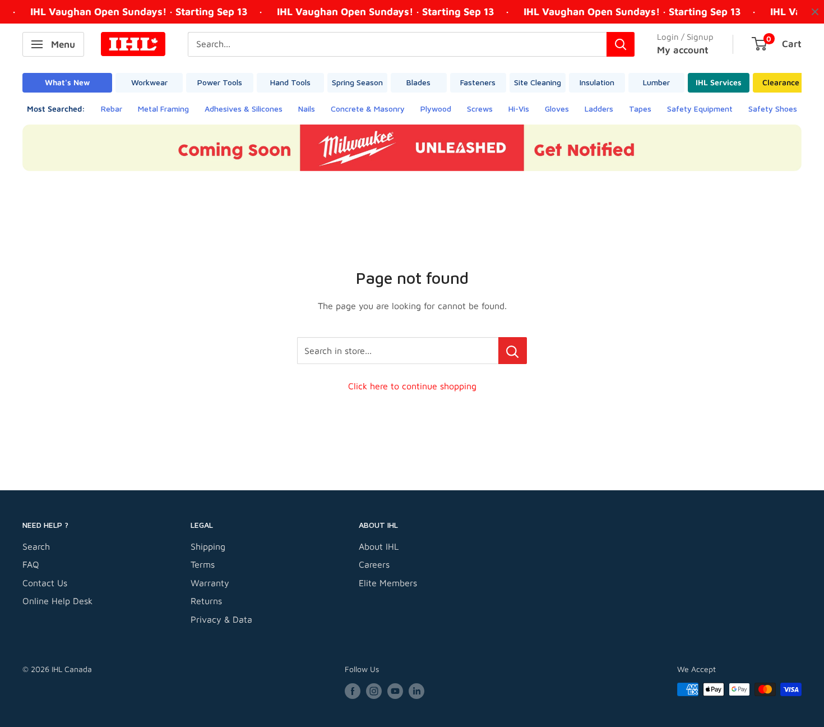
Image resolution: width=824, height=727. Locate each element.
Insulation (597, 82)
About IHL (379, 546)
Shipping (208, 546)
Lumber (656, 82)
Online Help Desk (57, 601)
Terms (203, 564)
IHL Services (719, 82)
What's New (67, 82)
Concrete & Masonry (368, 108)
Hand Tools (290, 82)
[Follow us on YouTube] (395, 691)
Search (36, 546)
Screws (480, 108)
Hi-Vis (518, 108)
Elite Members (388, 583)
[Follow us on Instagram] (374, 691)
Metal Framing (163, 108)
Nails (306, 108)
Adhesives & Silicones (244, 108)
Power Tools (219, 82)
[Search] (621, 44)
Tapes (640, 108)
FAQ (30, 564)
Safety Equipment (700, 108)
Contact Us (44, 583)
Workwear (149, 82)
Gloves (557, 108)
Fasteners (478, 82)
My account (683, 50)
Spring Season (357, 82)
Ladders (599, 108)
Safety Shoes (772, 108)
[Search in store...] (512, 350)
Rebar (111, 108)
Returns (206, 601)
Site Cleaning (537, 82)
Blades (418, 82)
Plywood (435, 108)
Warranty (210, 583)
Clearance (780, 82)
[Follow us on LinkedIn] (416, 691)
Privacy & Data (221, 619)
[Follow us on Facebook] (352, 691)
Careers (374, 564)
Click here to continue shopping (412, 386)
